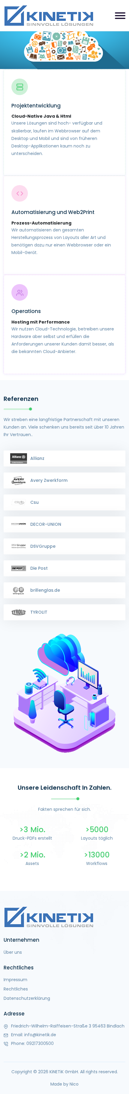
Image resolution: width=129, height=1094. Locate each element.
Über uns (13, 952)
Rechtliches (16, 989)
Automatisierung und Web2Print (52, 212)
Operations (26, 311)
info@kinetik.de (40, 1035)
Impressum (15, 980)
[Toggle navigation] (120, 15)
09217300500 (40, 1043)
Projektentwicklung (36, 106)
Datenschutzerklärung (27, 998)
